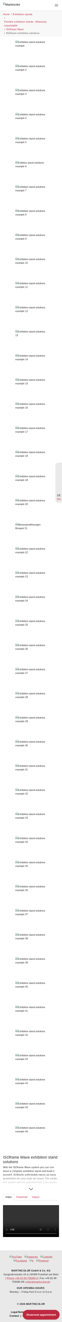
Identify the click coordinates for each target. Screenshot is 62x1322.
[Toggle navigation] (56, 5)
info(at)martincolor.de (38, 1281)
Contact (14, 1315)
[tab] (8, 1197)
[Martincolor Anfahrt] (59, 486)
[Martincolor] (19, 5)
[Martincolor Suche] (59, 490)
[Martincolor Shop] (59, 471)
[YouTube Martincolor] (59, 467)
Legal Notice (18, 1312)
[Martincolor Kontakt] (59, 476)
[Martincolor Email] (59, 481)
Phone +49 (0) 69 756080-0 (22, 1278)
